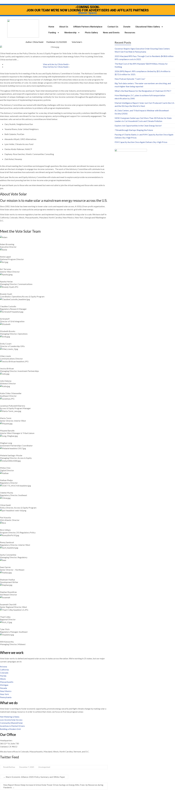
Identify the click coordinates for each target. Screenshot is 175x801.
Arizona (3, 666)
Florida (3, 675)
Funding (52, 32)
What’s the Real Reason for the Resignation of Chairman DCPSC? (143, 91)
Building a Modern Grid (10, 729)
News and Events (111, 32)
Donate (126, 26)
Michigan (4, 685)
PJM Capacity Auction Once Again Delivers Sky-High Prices (141, 142)
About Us (63, 26)
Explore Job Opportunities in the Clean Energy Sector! (138, 125)
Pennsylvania (5, 697)
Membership (70, 32)
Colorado (4, 672)
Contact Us (112, 26)
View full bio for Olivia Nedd (55, 67)
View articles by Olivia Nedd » (56, 64)
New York (4, 694)
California (4, 669)
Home (51, 26)
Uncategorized (44, 767)
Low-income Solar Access (11, 720)
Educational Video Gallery (148, 26)
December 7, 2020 (26, 767)
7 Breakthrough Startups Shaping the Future (134, 130)
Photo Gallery (91, 32)
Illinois (3, 679)
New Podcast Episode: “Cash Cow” (130, 79)
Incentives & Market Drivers (12, 726)
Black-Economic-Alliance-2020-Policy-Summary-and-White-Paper (34, 777)
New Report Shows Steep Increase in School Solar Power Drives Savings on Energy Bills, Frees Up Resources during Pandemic (53, 786)
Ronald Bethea (9, 767)
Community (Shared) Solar (11, 723)
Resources (130, 32)
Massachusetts (6, 682)
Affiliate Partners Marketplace (87, 26)
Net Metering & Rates (9, 716)
